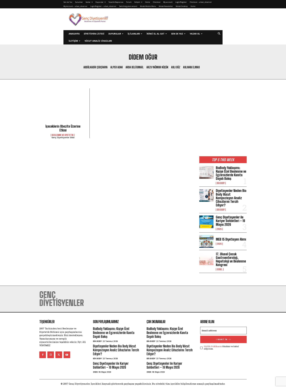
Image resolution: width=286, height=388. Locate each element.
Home (147, 2)
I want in (221, 339)
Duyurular (99, 2)
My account (167, 2)
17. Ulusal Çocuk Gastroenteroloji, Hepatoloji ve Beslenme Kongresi (231, 259)
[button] (219, 34)
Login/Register (181, 2)
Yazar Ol (195, 33)
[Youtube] (67, 354)
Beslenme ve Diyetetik (62, 135)
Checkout (156, 2)
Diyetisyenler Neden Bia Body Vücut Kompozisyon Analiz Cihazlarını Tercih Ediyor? (231, 198)
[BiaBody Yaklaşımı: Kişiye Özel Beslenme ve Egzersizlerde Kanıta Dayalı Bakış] (206, 172)
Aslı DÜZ (175, 67)
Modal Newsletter (166, 6)
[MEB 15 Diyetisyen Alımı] (206, 241)
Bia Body (221, 183)
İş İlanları (134, 33)
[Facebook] (42, 354)
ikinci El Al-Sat (155, 33)
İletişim (137, 2)
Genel (220, 269)
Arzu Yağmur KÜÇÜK (157, 67)
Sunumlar (79, 2)
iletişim (73, 40)
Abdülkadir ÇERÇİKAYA (95, 67)
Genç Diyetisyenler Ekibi (63, 137)
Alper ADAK (116, 67)
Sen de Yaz (67, 2)
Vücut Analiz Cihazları (98, 40)
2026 (219, 229)
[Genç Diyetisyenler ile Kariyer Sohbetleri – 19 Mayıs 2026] (206, 221)
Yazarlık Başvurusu (115, 2)
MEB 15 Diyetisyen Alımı (231, 239)
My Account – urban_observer (75, 6)
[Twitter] (58, 354)
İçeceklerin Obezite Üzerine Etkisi (62, 128)
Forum (129, 2)
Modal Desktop (182, 6)
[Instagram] (50, 354)
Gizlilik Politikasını (213, 346)
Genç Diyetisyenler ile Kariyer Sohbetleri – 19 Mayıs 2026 (230, 220)
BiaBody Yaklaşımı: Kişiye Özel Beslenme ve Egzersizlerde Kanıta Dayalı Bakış (231, 173)
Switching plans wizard (128, 6)
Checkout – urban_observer (201, 2)
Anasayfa (74, 33)
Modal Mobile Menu (148, 6)
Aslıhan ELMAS (191, 67)
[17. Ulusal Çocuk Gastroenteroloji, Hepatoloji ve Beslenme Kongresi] (206, 258)
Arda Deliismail (135, 67)
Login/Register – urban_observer (103, 6)
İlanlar (88, 2)
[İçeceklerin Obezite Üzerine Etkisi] (63, 107)
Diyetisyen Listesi (94, 33)
